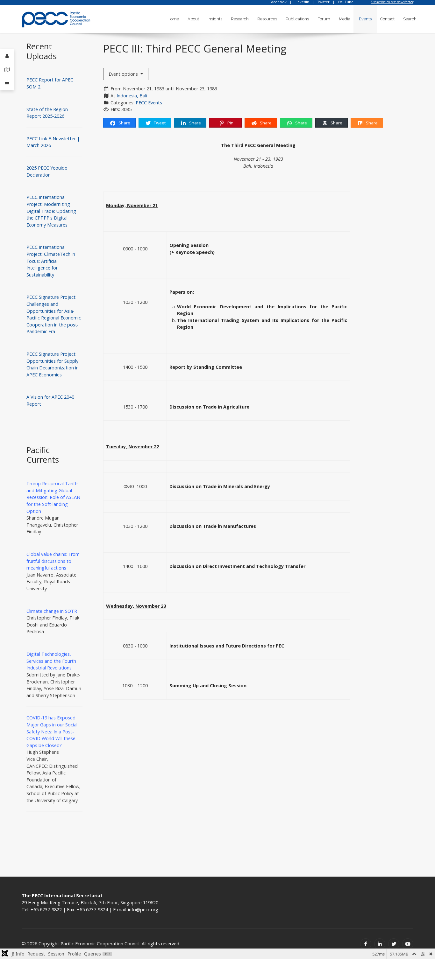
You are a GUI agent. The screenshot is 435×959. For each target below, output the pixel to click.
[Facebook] (365, 943)
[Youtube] (407, 943)
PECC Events (149, 103)
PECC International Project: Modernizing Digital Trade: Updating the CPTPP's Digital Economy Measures (51, 211)
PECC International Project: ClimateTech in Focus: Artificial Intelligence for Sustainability (50, 260)
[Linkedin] (379, 943)
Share (124, 123)
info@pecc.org (143, 909)
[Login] (7, 56)
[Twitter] (393, 943)
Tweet (159, 123)
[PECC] (56, 17)
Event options (124, 74)
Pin (229, 123)
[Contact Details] (7, 70)
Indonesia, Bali (132, 96)
